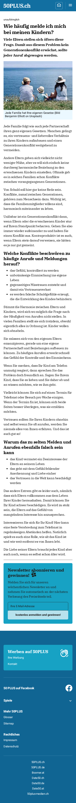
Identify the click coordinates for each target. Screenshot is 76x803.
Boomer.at (38, 773)
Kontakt (12, 664)
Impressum (10, 740)
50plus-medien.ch (38, 794)
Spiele (8, 700)
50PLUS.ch (38, 762)
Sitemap (9, 723)
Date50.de (38, 783)
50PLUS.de (38, 767)
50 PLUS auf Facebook (19, 688)
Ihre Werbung (16, 658)
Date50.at (38, 788)
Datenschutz (11, 746)
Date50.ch (38, 778)
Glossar (8, 717)
